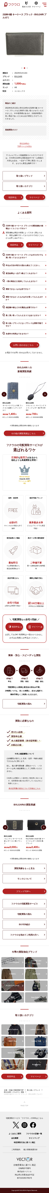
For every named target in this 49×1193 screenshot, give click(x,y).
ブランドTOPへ (23, 891)
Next (45, 394)
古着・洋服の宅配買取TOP (14, 1090)
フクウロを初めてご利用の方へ (24, 935)
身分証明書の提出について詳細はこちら (24, 788)
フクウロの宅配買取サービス (24, 904)
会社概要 (14, 1138)
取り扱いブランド (24, 176)
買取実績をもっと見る (24, 868)
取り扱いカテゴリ (24, 186)
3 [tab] (27, 68)
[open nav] (44, 4)
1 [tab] (21, 68)
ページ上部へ (24, 1104)
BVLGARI (18, 76)
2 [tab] (24, 68)
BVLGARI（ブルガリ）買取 (14, 1092)
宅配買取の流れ (24, 704)
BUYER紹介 (24, 924)
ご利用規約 (15, 1150)
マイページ (34, 197)
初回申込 (12, 197)
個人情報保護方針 (30, 1150)
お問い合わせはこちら (23, 345)
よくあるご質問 (15, 1134)
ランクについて (24, 879)
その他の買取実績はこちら (23, 433)
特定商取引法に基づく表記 (24, 1142)
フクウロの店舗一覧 (34, 1134)
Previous (4, 394)
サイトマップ (34, 1138)
